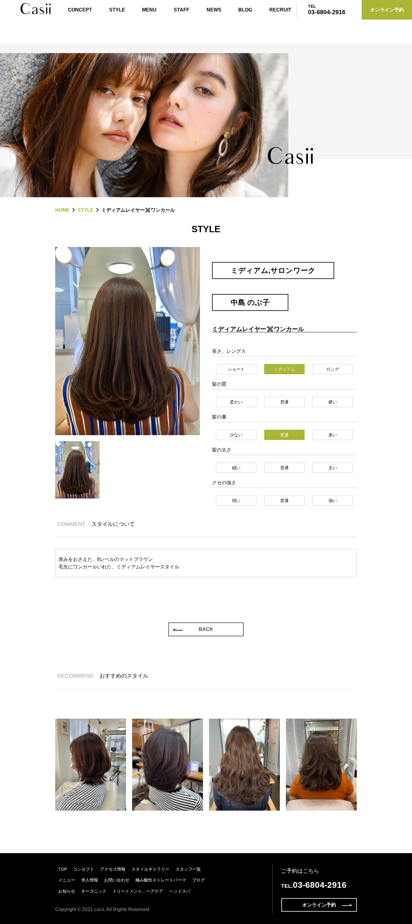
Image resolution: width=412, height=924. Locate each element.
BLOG (245, 9)
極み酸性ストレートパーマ (160, 880)
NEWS (214, 9)
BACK (206, 629)
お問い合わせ (116, 880)
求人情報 (89, 880)
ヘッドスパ (179, 891)
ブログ (198, 880)
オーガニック (93, 891)
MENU (149, 9)
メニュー (66, 880)
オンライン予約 (319, 904)
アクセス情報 (112, 869)
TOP (62, 869)
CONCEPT (80, 9)
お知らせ (66, 891)
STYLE (117, 9)
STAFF (181, 9)
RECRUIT (280, 9)
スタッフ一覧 (188, 869)
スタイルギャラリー (151, 869)
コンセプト (83, 869)
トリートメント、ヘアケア (138, 891)
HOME (62, 210)
